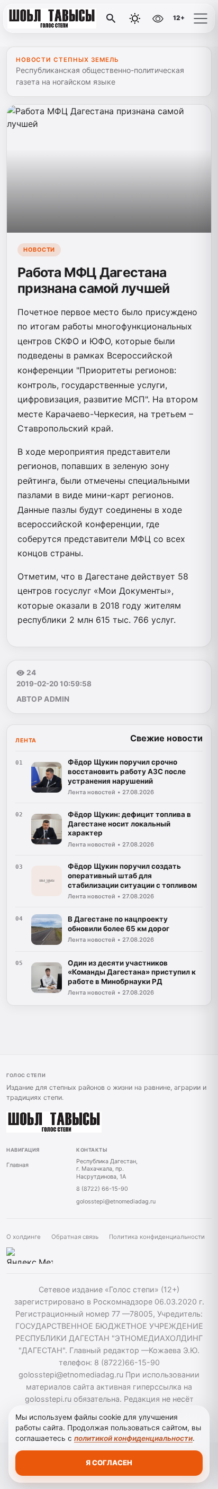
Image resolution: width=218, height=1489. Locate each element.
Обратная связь (74, 1236)
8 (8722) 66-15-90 (102, 1188)
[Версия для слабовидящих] (158, 18)
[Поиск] (111, 18)
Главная (17, 1165)
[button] (200, 18)
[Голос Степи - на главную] (51, 18)
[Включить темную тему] (135, 18)
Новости (39, 249)
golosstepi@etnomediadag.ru (116, 1201)
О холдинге (23, 1236)
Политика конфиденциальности (157, 1236)
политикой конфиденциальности (133, 1438)
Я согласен (109, 1462)
